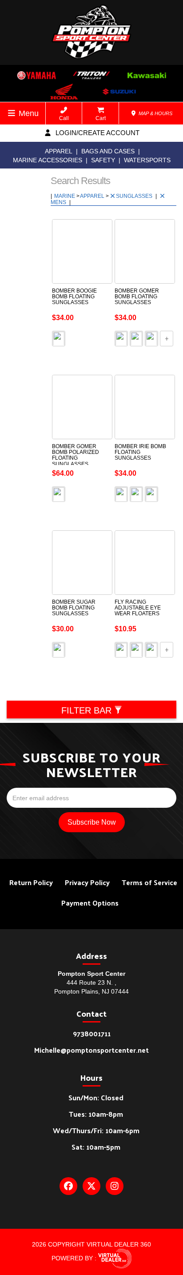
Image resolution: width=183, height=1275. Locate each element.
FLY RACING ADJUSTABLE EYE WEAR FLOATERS (138, 608)
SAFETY (103, 160)
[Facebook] (68, 1186)
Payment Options (90, 902)
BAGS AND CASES (108, 151)
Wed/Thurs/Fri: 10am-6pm (96, 1130)
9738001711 (92, 1033)
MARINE (65, 196)
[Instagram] (114, 1186)
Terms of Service (149, 882)
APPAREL (58, 151)
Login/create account (96, 132)
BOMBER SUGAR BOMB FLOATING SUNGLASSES (73, 608)
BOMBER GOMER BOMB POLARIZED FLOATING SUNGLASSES (75, 455)
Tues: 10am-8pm (96, 1113)
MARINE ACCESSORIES (47, 160)
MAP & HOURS (154, 113)
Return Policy (31, 882)
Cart (100, 118)
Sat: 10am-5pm (96, 1146)
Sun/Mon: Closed (95, 1097)
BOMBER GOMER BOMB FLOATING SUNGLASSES (137, 296)
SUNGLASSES (135, 196)
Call (64, 118)
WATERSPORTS (147, 160)
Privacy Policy (87, 882)
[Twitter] (91, 1186)
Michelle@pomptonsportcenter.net (91, 1049)
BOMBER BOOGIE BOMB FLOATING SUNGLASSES (74, 296)
